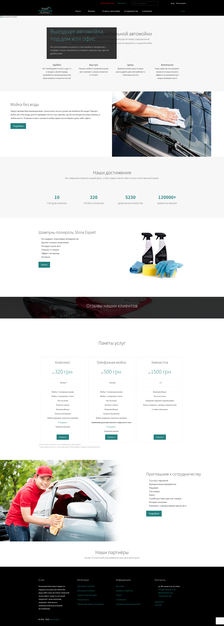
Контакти (122, 3)
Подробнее (18, 126)
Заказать (63, 437)
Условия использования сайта (128, 604)
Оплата (119, 595)
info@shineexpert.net (167, 589)
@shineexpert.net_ (166, 593)
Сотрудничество (131, 11)
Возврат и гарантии (124, 590)
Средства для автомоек (87, 595)
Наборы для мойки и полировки (90, 604)
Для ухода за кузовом (86, 586)
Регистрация (181, 3)
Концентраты (83, 599)
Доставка (120, 586)
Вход (173, 3)
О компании (147, 11)
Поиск (156, 3)
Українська (159, 602)
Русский (158, 605)
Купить (44, 264)
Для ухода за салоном (86, 590)
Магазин (91, 11)
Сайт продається (107, 3)
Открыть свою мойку (111, 11)
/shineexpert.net (165, 596)
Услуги (78, 11)
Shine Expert (54, 619)
